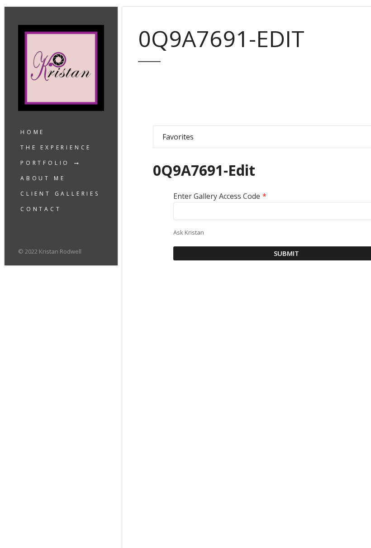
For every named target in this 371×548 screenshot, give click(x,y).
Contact (41, 209)
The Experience (55, 147)
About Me (42, 178)
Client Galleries (60, 193)
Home (32, 132)
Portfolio (45, 163)
